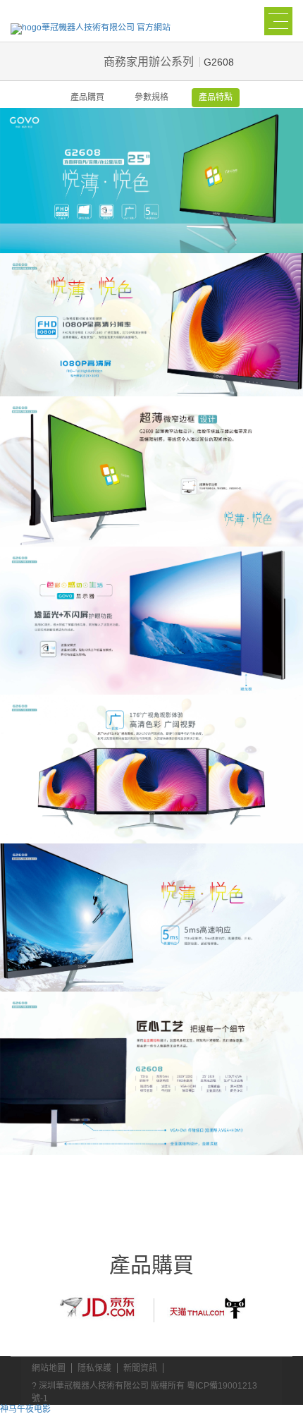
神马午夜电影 (25, 1409)
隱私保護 (94, 1368)
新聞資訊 (140, 1368)
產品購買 (87, 97)
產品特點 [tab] (216, 97)
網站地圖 (49, 1368)
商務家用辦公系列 (149, 62)
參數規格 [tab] (151, 97)
